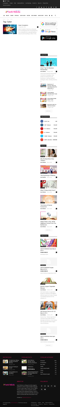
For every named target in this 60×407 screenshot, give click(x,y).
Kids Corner (34, 15)
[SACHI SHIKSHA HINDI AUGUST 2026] (43, 100)
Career (11, 15)
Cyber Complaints (23, 25)
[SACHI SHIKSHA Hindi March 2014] (48, 243)
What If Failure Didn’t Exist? (47, 190)
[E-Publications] (24, 368)
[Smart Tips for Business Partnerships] (48, 62)
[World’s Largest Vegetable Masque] (48, 280)
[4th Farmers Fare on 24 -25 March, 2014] (48, 305)
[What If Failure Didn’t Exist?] (48, 184)
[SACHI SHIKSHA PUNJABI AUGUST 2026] (43, 94)
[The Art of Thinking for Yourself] (5, 368)
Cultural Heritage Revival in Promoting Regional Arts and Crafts (33, 373)
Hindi (15, 3)
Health (7, 15)
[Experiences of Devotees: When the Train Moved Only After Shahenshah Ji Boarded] (43, 86)
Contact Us (34, 3)
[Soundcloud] (49, 7)
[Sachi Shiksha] (9, 384)
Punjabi (11, 3)
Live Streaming (28, 3)
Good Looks (22, 15)
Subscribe (55, 139)
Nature (28, 15)
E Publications (5, 3)
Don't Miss (42, 156)
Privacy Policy (45, 3)
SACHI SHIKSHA (14, 402)
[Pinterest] (46, 7)
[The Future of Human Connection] (48, 199)
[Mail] (44, 7)
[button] (55, 15)
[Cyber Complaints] (10, 29)
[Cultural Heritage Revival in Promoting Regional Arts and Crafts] (24, 373)
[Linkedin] (41, 7)
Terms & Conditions (6, 5)
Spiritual (17, 15)
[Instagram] (39, 7)
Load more (48, 111)
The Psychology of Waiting (47, 175)
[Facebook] (37, 7)
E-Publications (30, 366)
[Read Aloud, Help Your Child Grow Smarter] (43, 106)
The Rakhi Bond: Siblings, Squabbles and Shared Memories (14, 361)
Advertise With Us (20, 3)
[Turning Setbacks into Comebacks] (5, 373)
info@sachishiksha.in (26, 397)
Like (56, 121)
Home (4, 19)
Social (46, 15)
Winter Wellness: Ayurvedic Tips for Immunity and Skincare (32, 361)
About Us (39, 3)
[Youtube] (56, 7)
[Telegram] (51, 7)
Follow (55, 125)
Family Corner (43, 219)
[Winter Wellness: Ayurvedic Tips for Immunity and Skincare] (24, 361)
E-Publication (43, 246)
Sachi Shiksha (43, 71)
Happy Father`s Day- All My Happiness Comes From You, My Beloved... (48, 223)
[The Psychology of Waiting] (48, 169)
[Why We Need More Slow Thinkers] (48, 153)
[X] (53, 7)
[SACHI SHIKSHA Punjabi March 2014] (48, 262)
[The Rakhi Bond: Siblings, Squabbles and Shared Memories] (5, 361)
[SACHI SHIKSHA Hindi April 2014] (48, 330)
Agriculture (40, 15)
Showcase (42, 173)
